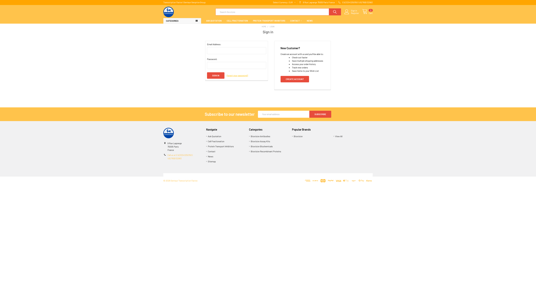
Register (355, 13)
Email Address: (214, 44)
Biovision (298, 136)
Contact (295, 20)
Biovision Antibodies (260, 136)
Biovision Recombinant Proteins (266, 151)
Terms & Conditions (189, 175)
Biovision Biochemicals (262, 146)
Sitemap (212, 161)
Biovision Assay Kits (260, 141)
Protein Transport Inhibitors (269, 20)
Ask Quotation (214, 20)
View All (338, 136)
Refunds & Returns (294, 175)
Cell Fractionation (237, 20)
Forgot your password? (237, 75)
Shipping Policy (242, 175)
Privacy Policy (346, 175)
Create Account (295, 79)
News (310, 20)
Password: (212, 59)
